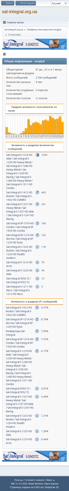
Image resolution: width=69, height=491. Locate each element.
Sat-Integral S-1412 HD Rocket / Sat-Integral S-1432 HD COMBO (19, 196)
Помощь (18, 479)
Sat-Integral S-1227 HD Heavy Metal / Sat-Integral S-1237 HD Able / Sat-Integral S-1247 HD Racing (20, 212)
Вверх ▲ (50, 479)
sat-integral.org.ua (19, 11)
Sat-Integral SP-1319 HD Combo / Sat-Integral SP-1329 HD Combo (20, 227)
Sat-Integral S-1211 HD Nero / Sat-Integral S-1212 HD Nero (19, 290)
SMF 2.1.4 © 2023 (19, 484)
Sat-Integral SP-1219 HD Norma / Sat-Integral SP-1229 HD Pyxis (20, 238)
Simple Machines (35, 484)
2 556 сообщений (46, 77)
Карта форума (51, 484)
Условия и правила (34, 479)
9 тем (39, 82)
